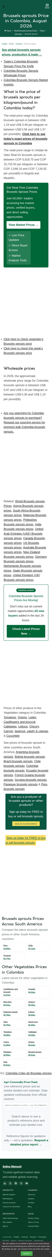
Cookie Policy (33, 1226)
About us (31, 1194)
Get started (7, 1222)
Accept (26, 1253)
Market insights (9, 1194)
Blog (29, 1207)
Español (6, 1241)
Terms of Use (33, 1222)
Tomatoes (10, 717)
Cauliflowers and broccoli (19, 721)
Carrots (8, 731)
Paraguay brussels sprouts (21, 784)
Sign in (5, 1226)
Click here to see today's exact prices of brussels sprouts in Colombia (25, 138)
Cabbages (10, 726)
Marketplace (8, 1199)
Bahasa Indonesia (25, 1241)
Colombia (18, 34)
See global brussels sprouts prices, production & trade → (22, 52)
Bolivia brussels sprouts (30, 756)
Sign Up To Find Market (26, 824)
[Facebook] (16, 1183)
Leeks (32, 717)
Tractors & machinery (11, 1207)
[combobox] (26, 1105)
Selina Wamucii (12, 1166)
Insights (4, 44)
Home (9, 31)
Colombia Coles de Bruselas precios (29, 1073)
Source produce (9, 1203)
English (16, 1237)
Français (24, 1237)
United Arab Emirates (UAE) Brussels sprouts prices (23, 533)
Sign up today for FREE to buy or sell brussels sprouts (25, 840)
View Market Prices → (23, 224)
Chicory (34, 726)
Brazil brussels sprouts (18, 761)
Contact (31, 1203)
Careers (31, 1199)
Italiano (13, 1241)
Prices (42, 31)
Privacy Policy (33, 1218)
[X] (10, 1183)
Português (42, 1237)
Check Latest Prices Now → (26, 631)
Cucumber (12, 735)
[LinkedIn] (5, 1183)
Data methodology (10, 1218)
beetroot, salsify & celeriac (31, 731)
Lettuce (23, 726)
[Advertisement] (26, 300)
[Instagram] (21, 1183)
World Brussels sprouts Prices (25, 31)
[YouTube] (26, 1183)
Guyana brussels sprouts (31, 779)
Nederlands (38, 1241)
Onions (22, 717)
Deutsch (33, 1237)
